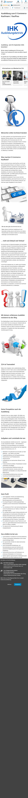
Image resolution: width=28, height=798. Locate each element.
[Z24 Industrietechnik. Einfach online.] (8, 2)
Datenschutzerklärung (6, 579)
